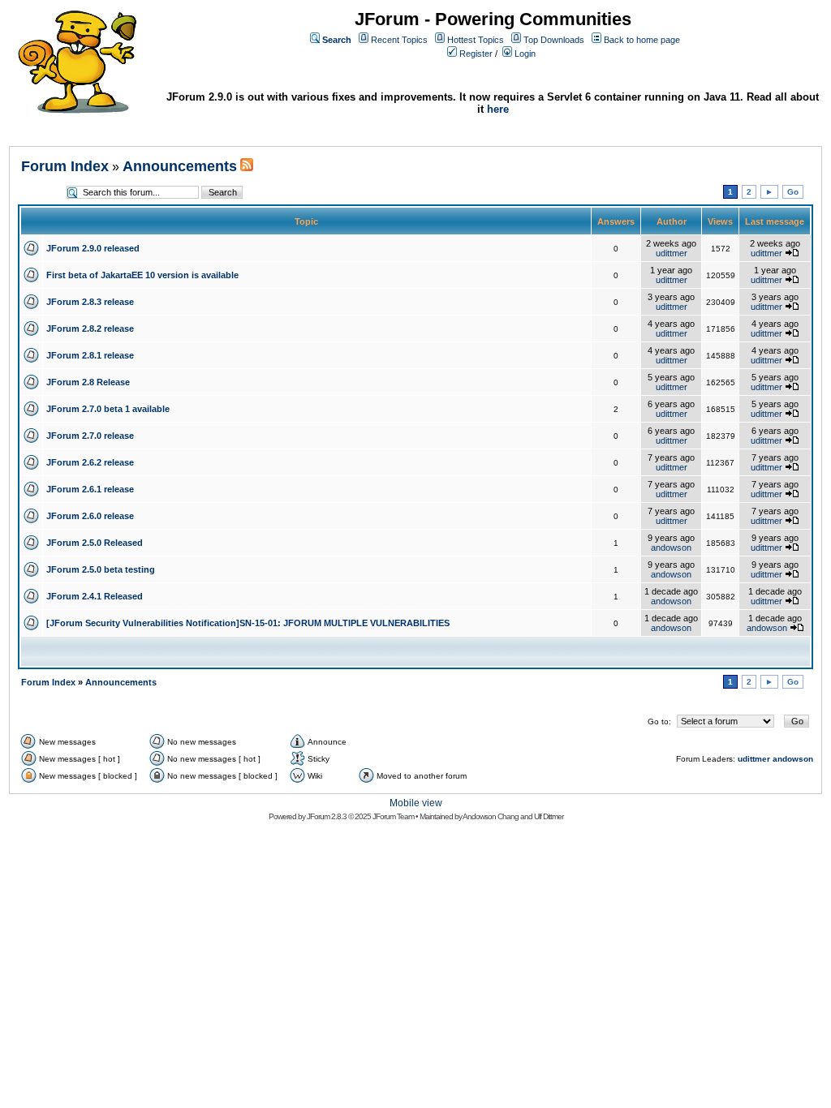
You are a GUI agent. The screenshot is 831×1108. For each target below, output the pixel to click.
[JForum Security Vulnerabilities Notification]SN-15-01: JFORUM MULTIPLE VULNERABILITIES (248, 623)
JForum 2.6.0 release (90, 516)
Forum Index (65, 166)
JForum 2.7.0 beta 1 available (108, 409)
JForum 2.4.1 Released (94, 596)
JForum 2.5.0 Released (94, 543)
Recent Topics (399, 40)
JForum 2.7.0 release (90, 435)
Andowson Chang (491, 816)
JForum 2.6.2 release (90, 462)
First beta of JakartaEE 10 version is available (142, 275)
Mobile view (416, 803)
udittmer (671, 253)
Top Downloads (553, 40)
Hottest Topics (475, 40)
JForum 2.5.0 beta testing (100, 569)
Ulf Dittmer (548, 816)
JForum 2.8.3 (327, 816)
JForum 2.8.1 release (90, 355)
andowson (671, 547)
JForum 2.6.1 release (90, 489)
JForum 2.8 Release (88, 382)
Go (793, 191)
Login (525, 53)
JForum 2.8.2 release (90, 328)
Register (476, 53)
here (498, 109)
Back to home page (642, 40)
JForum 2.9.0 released (93, 248)
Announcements (180, 166)
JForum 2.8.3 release (90, 302)
